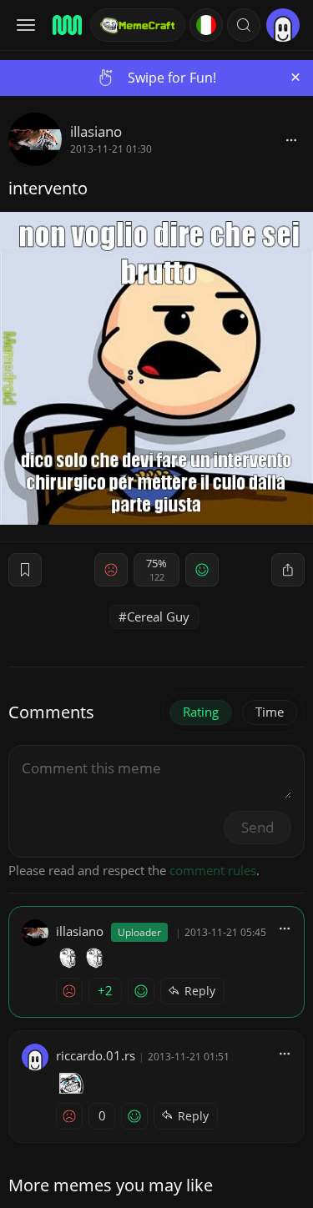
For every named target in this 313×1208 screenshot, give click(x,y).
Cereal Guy (158, 616)
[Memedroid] (66, 25)
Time (269, 711)
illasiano (96, 131)
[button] (243, 25)
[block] (291, 139)
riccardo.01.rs (96, 1055)
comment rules (212, 870)
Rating (201, 711)
